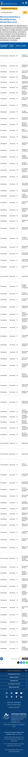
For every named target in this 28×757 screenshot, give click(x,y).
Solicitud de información (14, 707)
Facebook (21, 662)
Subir (1, 658)
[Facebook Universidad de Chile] (16, 697)
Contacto (18, 745)
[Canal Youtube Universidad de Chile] (16, 693)
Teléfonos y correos (18, 743)
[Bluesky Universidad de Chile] (21, 693)
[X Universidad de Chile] (7, 697)
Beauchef (18, 737)
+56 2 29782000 (8, 743)
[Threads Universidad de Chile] (11, 697)
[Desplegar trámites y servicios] (26, 671)
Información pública (9, 8)
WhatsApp (27, 662)
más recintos (14, 740)
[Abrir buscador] (23, 3)
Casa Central (18, 734)
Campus (6, 737)
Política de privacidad (14, 751)
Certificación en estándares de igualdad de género (14, 725)
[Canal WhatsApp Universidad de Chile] (7, 693)
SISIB (6, 749)
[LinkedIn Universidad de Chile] (21, 697)
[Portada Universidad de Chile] (9, 3)
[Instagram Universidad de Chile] (11, 693)
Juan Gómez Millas (16, 739)
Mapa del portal (11, 745)
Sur (22, 739)
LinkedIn (24, 662)
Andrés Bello (12, 737)
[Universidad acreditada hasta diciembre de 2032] (14, 717)
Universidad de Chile (13, 749)
